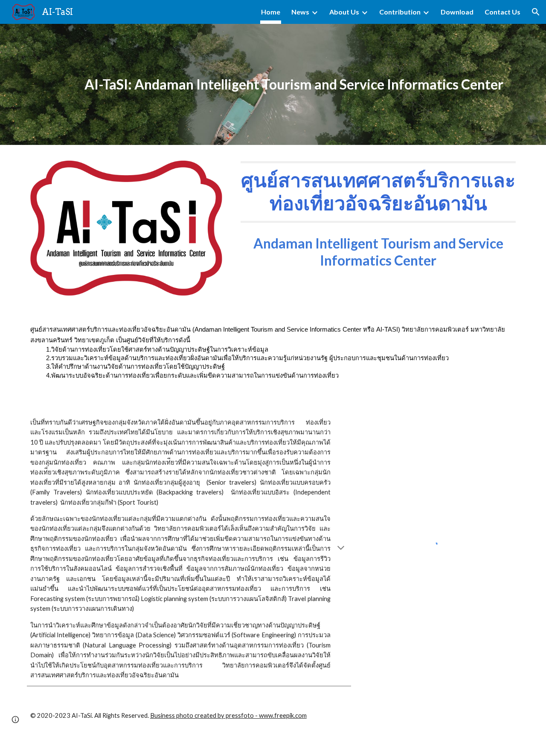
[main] (294, 84)
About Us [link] (344, 12)
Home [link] (270, 12)
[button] (536, 12)
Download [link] (457, 12)
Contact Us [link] (502, 12)
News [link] (300, 12)
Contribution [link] (400, 12)
